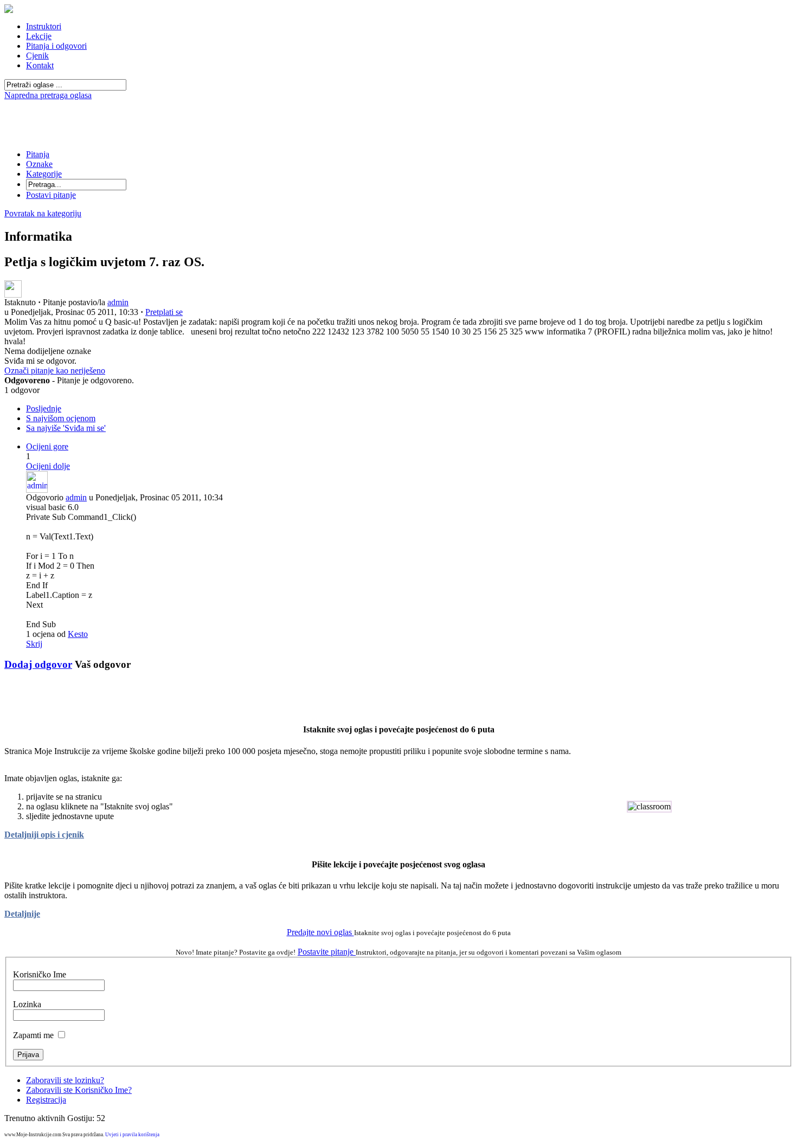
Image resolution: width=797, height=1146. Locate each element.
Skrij (34, 643)
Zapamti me (33, 1035)
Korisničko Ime (39, 974)
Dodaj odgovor (38, 664)
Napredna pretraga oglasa (48, 95)
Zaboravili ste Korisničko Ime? (79, 1090)
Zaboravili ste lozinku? (65, 1080)
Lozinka (27, 1004)
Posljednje (43, 408)
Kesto (78, 634)
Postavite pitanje (327, 951)
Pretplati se (164, 312)
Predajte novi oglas (320, 932)
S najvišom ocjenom (60, 418)
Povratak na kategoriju (42, 213)
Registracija (46, 1099)
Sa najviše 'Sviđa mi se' (66, 428)
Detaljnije (22, 913)
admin (117, 302)
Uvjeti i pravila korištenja (132, 1134)
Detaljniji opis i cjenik (44, 834)
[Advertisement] (398, 104)
